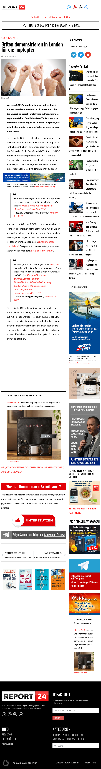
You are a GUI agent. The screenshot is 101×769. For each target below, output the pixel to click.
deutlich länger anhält (42, 250)
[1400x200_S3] (34, 181)
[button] (25, 25)
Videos (76, 25)
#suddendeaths (21, 285)
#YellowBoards (27, 205)
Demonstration (34, 467)
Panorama (61, 25)
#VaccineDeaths (38, 285)
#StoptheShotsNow (37, 275)
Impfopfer (7, 471)
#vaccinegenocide (44, 205)
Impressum (90, 762)
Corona (39, 25)
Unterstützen (50, 17)
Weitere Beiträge (79, 46)
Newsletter (64, 17)
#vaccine (54, 264)
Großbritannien (54, 467)
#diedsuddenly (44, 282)
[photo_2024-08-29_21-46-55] (84, 398)
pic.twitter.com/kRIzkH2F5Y (28, 292)
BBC (3, 467)
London (18, 471)
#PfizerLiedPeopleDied (25, 282)
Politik (49, 25)
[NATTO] (84, 504)
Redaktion (36, 17)
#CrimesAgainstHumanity (27, 278)
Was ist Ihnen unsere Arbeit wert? (33, 486)
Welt (15, 37)
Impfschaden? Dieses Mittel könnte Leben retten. (81, 474)
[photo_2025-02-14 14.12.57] (84, 464)
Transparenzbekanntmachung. (44, 186)
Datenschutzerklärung (67, 762)
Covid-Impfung (15, 467)
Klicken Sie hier (13, 461)
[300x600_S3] (84, 353)
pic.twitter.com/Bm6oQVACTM (30, 209)
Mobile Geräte (13, 402)
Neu (31, 25)
